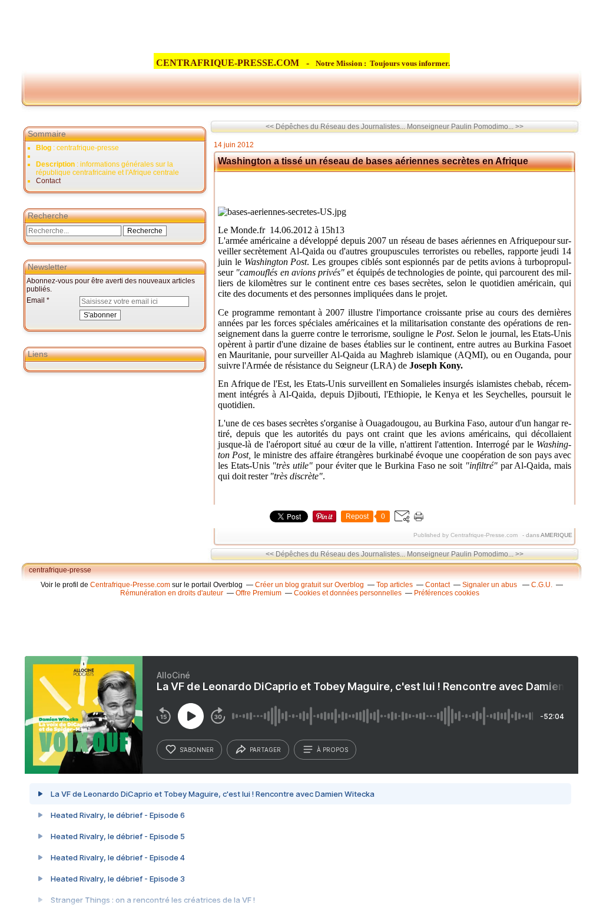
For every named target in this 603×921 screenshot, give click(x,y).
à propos (332, 749)
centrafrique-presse (60, 570)
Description (56, 164)
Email (35, 300)
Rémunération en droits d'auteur (171, 593)
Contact (48, 181)
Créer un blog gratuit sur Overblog (309, 585)
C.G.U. (541, 585)
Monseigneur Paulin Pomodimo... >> (465, 126)
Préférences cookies (446, 593)
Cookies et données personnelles (348, 593)
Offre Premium (258, 593)
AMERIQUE (556, 535)
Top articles (394, 585)
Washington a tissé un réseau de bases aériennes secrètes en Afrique (373, 161)
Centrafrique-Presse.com (130, 585)
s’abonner (197, 749)
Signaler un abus (490, 585)
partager (265, 749)
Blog (43, 148)
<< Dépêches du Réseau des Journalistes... (335, 126)
